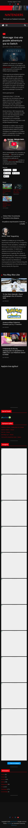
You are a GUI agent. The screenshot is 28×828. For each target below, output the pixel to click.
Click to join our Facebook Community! (14, 19)
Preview (3, 777)
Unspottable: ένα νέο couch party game (7, 191)
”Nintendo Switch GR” (13, 160)
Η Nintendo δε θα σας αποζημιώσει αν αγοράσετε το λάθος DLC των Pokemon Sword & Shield (14, 351)
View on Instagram (15, 763)
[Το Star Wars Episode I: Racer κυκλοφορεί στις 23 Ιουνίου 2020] (14, 279)
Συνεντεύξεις (4, 791)
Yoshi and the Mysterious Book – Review (11, 437)
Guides (2, 774)
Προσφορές (4, 789)
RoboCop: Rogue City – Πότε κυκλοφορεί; (17, 191)
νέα (10, 154)
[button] (14, 461)
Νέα (4, 33)
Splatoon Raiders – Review (7, 429)
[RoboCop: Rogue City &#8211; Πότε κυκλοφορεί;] (17, 186)
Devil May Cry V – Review (7, 434)
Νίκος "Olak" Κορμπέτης (15, 46)
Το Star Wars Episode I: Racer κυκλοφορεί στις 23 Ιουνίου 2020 (13, 296)
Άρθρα (2, 782)
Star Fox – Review (5, 432)
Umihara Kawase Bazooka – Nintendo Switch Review (7, 204)
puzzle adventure (7, 67)
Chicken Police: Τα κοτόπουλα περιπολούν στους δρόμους (11, 217)
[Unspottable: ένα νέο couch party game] (7, 186)
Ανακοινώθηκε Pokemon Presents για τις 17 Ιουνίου (12, 323)
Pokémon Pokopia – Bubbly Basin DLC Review (12, 427)
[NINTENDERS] (14, 6)
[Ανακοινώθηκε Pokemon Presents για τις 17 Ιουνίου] (14, 307)
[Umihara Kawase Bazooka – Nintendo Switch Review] (7, 198)
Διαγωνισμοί (4, 784)
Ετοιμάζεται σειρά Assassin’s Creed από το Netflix (13, 223)
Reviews (3, 779)
